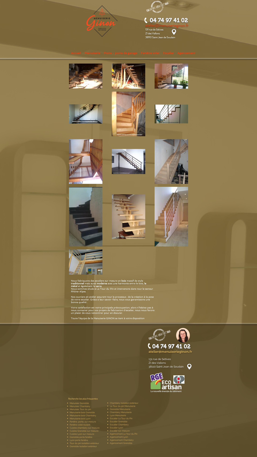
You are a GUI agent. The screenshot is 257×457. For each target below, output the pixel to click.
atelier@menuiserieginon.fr (170, 351)
